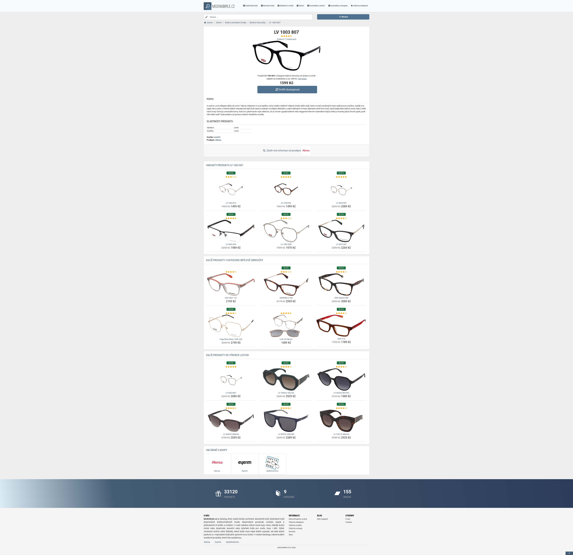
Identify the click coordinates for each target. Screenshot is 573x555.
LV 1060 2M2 (286, 244)
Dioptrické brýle (251, 6)
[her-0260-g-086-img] (341, 284)
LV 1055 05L (286, 203)
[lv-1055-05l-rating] (286, 177)
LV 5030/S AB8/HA (231, 434)
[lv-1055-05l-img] (286, 189)
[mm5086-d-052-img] (286, 284)
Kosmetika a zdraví (317, 6)
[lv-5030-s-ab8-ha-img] (231, 421)
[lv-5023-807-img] (341, 189)
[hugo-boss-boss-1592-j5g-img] (231, 326)
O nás (347, 519)
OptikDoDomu (232, 542)
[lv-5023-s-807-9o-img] (341, 379)
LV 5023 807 (341, 203)
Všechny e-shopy (295, 528)
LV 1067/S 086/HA (341, 434)
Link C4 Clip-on (286, 339)
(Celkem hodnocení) (286, 39)
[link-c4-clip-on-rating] (286, 313)
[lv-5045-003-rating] (231, 218)
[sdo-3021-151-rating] (231, 271)
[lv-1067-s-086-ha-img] (341, 421)
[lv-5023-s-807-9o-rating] (341, 366)
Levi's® (217, 137)
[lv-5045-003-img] (231, 231)
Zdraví (301, 6)
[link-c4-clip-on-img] (286, 326)
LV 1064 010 (231, 203)
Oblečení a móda (286, 6)
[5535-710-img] (341, 326)
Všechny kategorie (360, 6)
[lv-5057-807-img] (341, 231)
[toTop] (569, 553)
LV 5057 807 (341, 244)
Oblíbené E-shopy (216, 450)
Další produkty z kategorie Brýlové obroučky (234, 260)
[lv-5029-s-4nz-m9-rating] (286, 408)
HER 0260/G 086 (341, 298)
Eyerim (218, 542)
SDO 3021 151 (231, 298)
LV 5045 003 (231, 244)
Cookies (348, 522)
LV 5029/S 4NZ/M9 (286, 434)
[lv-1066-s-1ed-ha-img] (286, 379)
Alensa (218, 140)
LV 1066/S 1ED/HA (286, 393)
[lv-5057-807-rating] (341, 218)
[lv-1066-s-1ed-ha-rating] (286, 366)
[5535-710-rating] (341, 313)
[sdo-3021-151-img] (231, 284)
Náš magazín (322, 519)
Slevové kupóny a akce (298, 519)
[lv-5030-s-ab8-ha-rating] (231, 408)
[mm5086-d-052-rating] (286, 271)
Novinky (292, 532)
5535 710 (341, 339)
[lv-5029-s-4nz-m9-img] (286, 421)
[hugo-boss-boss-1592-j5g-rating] (231, 313)
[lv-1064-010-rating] (231, 177)
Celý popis (302, 79)
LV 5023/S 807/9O (341, 393)
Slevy (291, 535)
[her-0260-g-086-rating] (341, 271)
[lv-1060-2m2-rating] (286, 218)
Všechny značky (295, 525)
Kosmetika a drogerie (339, 6)
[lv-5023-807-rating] (341, 177)
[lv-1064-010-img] (231, 189)
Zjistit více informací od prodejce (283, 150)
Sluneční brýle (268, 6)
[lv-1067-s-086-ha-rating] (341, 408)
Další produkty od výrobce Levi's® (227, 355)
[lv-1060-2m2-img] (286, 231)
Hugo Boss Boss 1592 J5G (231, 339)
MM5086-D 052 (286, 298)
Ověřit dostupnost (289, 89)
